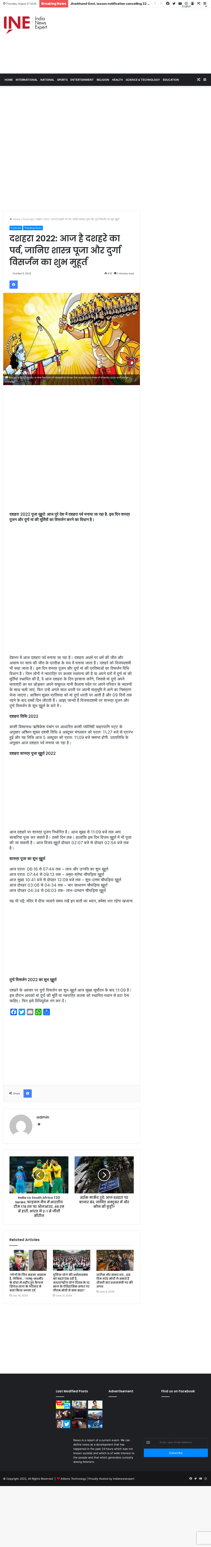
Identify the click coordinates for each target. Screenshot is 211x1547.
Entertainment (82, 79)
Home (16, 219)
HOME (9, 79)
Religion (103, 79)
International (27, 79)
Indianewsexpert (124, 1478)
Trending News (33, 227)
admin (42, 1117)
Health (117, 79)
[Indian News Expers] (25, 25)
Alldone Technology (73, 1478)
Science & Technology (143, 79)
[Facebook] (13, 284)
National (47, 79)
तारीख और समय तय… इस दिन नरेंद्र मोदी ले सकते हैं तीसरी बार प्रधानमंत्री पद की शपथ (114, 1281)
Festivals (28, 219)
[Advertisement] (140, 40)
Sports (62, 79)
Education (171, 79)
